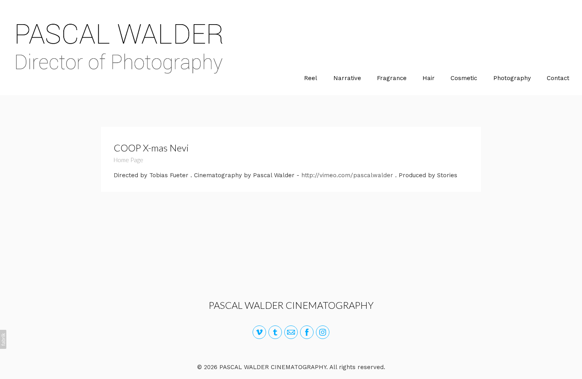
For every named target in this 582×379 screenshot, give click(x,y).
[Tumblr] (275, 332)
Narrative (347, 78)
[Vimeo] (259, 332)
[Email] (291, 332)
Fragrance (392, 78)
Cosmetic (464, 78)
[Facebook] (307, 332)
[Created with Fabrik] (3, 339)
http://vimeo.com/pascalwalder (347, 175)
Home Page (128, 159)
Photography (512, 78)
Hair (428, 78)
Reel (310, 78)
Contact (558, 78)
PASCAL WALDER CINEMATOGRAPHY (291, 305)
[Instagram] (322, 332)
